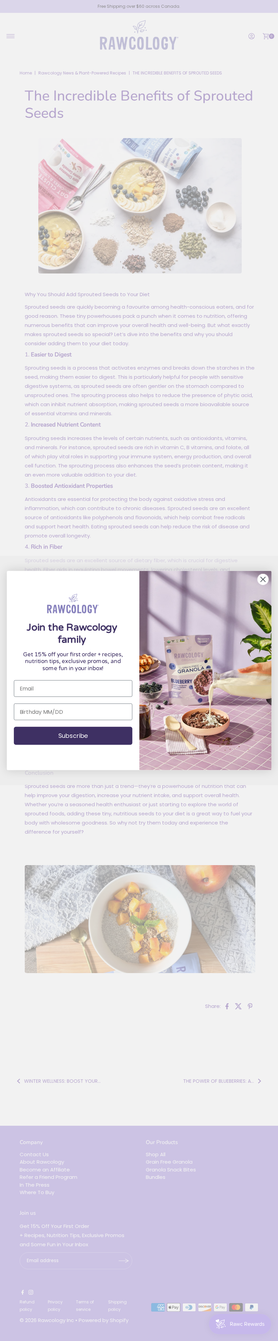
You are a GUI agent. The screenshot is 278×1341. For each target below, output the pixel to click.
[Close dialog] (263, 579)
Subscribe (73, 736)
